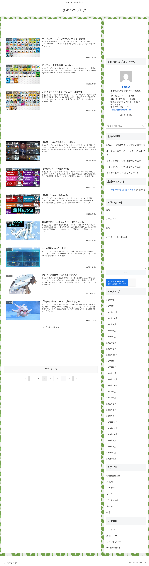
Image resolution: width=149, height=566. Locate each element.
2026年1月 (111, 306)
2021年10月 (112, 434)
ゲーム (109, 494)
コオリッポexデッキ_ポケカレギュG (123, 161)
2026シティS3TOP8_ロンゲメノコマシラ (125, 145)
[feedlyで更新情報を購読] (127, 115)
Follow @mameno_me (120, 110)
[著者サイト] (121, 115)
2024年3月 (111, 349)
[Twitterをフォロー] (124, 115)
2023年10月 (112, 355)
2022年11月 (111, 379)
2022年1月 (111, 416)
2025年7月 (111, 336)
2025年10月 (112, 318)
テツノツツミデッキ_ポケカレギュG (123, 167)
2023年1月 (111, 373)
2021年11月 (111, 428)
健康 (108, 512)
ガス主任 (110, 488)
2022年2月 (111, 410)
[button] (143, 125)
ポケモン (110, 506)
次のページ (51, 369)
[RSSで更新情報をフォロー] (130, 115)
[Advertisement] (51, 27)
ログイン (110, 529)
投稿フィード (112, 535)
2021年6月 (111, 459)
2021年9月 (111, 440)
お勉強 (109, 482)
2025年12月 (112, 312)
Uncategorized (113, 476)
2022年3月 (111, 404)
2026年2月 (111, 300)
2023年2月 (111, 367)
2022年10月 (112, 385)
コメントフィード (114, 542)
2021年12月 (112, 422)
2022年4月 (111, 398)
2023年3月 (111, 361)
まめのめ (126, 87)
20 (70, 378)
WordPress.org (113, 548)
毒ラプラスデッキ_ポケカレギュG (122, 173)
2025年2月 (111, 343)
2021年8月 (111, 446)
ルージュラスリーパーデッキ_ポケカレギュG (125, 153)
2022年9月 (111, 392)
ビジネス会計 (112, 500)
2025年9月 (111, 324)
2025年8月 (111, 330)
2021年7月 (111, 453)
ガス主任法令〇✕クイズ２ (123, 190)
